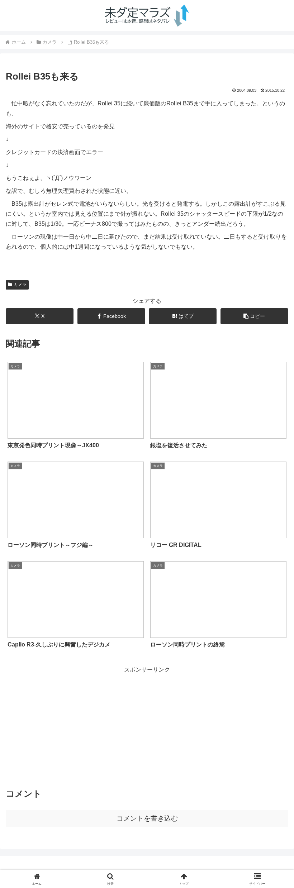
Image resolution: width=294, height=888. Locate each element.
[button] (254, 316)
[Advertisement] (147, 725)
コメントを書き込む (147, 818)
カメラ (20, 284)
